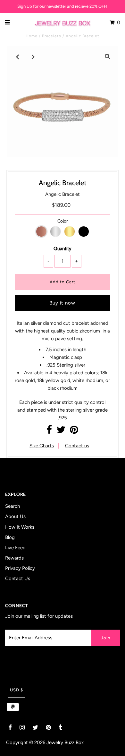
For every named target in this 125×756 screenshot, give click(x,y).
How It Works (19, 527)
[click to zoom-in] (107, 57)
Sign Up (24, 6)
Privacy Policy (20, 568)
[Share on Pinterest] (74, 431)
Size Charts (41, 446)
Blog (10, 537)
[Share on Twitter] (60, 431)
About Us (15, 516)
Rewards (14, 558)
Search (12, 506)
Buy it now (62, 303)
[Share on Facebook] (49, 431)
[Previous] (18, 57)
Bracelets (51, 36)
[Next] (33, 57)
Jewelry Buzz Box (65, 742)
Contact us (77, 446)
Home (32, 36)
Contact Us (17, 578)
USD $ (16, 690)
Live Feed (15, 548)
